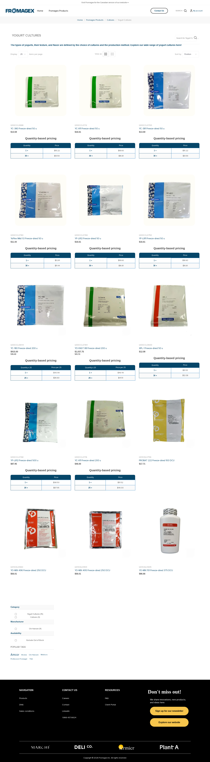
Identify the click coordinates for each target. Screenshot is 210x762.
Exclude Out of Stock (35, 640)
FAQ (107, 698)
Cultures (35, 617)
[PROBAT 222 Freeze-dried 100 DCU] (169, 422)
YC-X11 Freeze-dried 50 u (87, 128)
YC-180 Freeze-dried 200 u (24, 348)
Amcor (15, 654)
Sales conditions (26, 711)
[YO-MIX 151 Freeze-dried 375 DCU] (169, 532)
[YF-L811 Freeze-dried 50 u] (169, 200)
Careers (65, 698)
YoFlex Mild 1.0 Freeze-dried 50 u (27, 238)
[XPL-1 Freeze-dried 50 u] (169, 310)
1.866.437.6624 (69, 717)
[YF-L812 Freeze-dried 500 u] (41, 422)
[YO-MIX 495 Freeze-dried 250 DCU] (105, 532)
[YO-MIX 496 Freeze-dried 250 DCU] (41, 532)
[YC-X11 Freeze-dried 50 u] (105, 90)
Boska (24, 655)
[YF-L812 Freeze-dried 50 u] (105, 200)
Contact (65, 704)
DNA (21, 704)
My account (198, 11)
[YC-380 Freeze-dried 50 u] (41, 90)
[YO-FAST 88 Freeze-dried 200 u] (105, 310)
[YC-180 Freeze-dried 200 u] (41, 310)
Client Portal (110, 704)
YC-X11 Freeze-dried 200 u (88, 460)
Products (23, 698)
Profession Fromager (19, 659)
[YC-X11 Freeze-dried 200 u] (105, 422)
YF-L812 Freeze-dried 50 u (88, 238)
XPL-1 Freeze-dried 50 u (151, 348)
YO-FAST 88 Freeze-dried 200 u (91, 348)
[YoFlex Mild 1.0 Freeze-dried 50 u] (41, 200)
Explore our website (169, 722)
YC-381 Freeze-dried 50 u (151, 128)
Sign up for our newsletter (169, 711)
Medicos (44, 655)
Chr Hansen (35, 629)
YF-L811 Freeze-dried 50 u (152, 238)
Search (185, 11)
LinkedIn (66, 711)
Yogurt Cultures (35, 614)
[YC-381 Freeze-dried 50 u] (169, 90)
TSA (31, 659)
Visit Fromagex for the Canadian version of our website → (105, 2)
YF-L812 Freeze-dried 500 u (24, 460)
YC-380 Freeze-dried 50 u (24, 128)
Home (80, 20)
